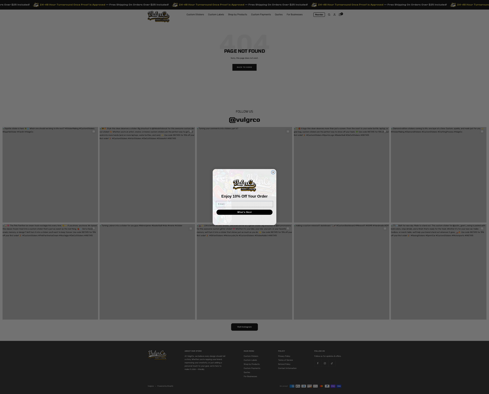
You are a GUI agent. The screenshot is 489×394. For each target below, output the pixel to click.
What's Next (244, 212)
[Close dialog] (273, 172)
